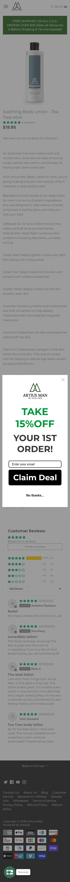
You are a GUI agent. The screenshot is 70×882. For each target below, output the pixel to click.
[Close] (63, 379)
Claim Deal (35, 477)
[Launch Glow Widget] (10, 872)
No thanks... (35, 495)
